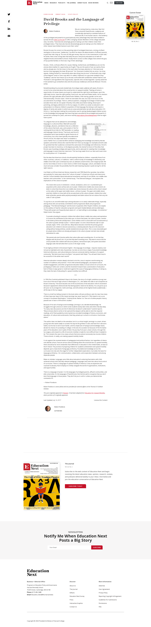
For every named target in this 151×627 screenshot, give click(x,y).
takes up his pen (59, 40)
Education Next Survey (77, 596)
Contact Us (73, 607)
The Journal (73, 589)
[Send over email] (9, 36)
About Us (73, 586)
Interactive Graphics (76, 603)
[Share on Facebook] (9, 21)
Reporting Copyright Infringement (110, 596)
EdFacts (72, 593)
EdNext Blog (60, 14)
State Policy (73, 14)
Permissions (103, 603)
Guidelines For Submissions (108, 600)
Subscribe (97, 547)
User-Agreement (104, 589)
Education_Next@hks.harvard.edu (42, 595)
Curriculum (48, 14)
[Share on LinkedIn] (9, 28)
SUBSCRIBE (119, 3)
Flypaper (65, 393)
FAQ (100, 607)
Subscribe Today (75, 486)
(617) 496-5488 (36, 592)
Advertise (102, 586)
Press (71, 600)
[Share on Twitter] (9, 14)
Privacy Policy (103, 593)
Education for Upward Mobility (95, 393)
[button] (107, 3)
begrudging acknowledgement (87, 115)
